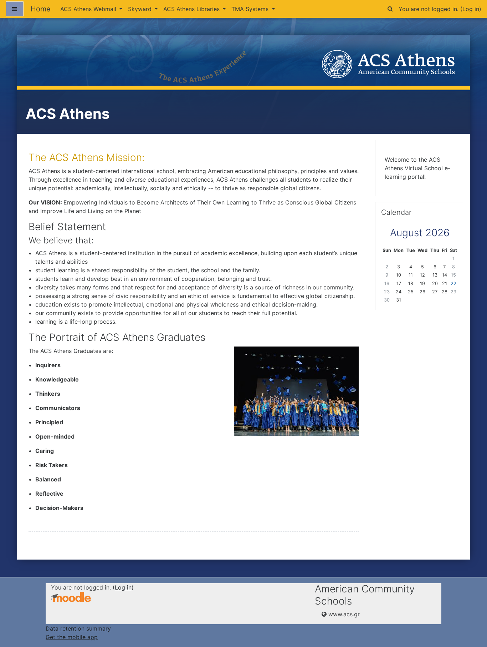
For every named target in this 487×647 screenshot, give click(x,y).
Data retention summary (78, 628)
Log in (470, 8)
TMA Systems (250, 8)
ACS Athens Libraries (192, 8)
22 (453, 283)
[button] (390, 7)
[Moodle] (71, 597)
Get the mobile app (72, 637)
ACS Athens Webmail (89, 8)
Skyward (140, 8)
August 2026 (420, 233)
